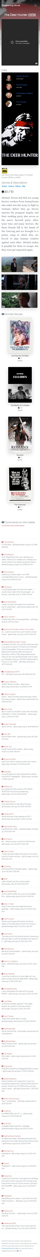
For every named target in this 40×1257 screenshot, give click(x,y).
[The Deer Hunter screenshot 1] (19, 264)
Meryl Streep (21, 85)
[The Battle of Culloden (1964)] (20, 385)
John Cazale (21, 102)
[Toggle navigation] (35, 5)
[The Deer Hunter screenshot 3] (19, 300)
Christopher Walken (24, 93)
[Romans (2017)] (20, 434)
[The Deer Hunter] (20, 137)
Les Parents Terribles (20, 356)
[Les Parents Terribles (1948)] (20, 335)
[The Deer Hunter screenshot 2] (19, 282)
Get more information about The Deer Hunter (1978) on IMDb (17, 176)
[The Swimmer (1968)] (20, 484)
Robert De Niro (22, 76)
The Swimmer (20, 505)
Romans (20, 455)
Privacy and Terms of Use (10, 1248)
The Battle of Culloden (20, 405)
